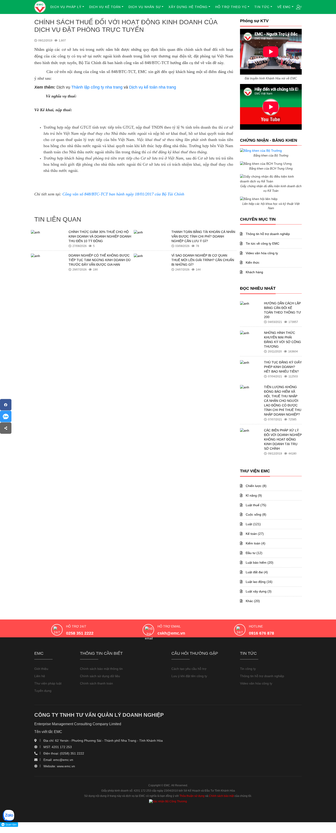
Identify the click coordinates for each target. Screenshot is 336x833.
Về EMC (284, 7)
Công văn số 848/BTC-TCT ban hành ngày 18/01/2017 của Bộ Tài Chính (123, 194)
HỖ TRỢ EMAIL (169, 626)
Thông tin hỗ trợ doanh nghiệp (267, 234)
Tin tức (261, 7)
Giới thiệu (41, 669)
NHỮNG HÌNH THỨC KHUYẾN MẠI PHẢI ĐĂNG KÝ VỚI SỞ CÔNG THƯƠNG (282, 339)
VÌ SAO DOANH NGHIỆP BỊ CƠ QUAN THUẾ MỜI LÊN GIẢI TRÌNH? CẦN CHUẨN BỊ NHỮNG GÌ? (202, 260)
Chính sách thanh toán (96, 683)
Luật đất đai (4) (256, 572)
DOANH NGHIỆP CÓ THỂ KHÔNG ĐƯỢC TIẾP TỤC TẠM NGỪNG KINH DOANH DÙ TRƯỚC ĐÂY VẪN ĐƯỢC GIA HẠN (100, 260)
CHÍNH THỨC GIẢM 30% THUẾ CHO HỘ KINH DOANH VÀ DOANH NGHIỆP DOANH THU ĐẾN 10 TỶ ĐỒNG (100, 236)
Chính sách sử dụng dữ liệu (100, 676)
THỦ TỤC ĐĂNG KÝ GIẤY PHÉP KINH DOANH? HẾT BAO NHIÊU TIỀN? (283, 366)
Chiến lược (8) (256, 486)
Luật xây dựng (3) (258, 591)
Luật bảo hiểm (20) (259, 562)
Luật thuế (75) (255, 505)
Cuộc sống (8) (255, 514)
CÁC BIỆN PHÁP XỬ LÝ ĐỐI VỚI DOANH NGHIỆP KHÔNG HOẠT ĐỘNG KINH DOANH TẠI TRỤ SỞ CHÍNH (283, 439)
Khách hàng (254, 272)
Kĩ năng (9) (253, 495)
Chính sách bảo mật (221, 796)
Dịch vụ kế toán (105, 7)
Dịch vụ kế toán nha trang (152, 87)
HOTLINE (256, 626)
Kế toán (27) (254, 534)
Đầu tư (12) (253, 553)
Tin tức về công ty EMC (262, 243)
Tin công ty (248, 669)
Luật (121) (253, 524)
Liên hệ (39, 676)
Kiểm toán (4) (255, 543)
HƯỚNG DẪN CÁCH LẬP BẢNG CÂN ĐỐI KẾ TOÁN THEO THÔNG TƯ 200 (282, 310)
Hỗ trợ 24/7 (76, 626)
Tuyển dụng (42, 690)
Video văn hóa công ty (261, 253)
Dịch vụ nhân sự (144, 7)
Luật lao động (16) (258, 582)
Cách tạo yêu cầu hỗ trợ (188, 669)
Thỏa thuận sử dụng (192, 796)
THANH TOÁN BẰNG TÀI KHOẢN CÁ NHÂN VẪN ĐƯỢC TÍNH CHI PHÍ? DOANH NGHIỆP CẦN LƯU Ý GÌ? (203, 236)
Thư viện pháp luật (47, 683)
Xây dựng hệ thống (188, 7)
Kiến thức (252, 262)
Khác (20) (252, 601)
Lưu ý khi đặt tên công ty (189, 676)
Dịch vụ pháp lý (65, 7)
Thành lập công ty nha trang (97, 87)
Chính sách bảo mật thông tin (101, 669)
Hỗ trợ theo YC (231, 7)
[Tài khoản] (299, 7)
